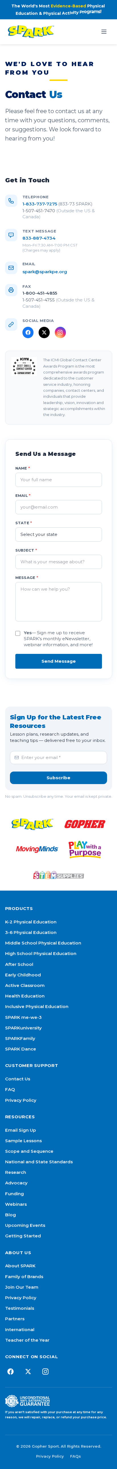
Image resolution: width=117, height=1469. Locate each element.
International (19, 1329)
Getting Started (23, 1236)
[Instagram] (60, 332)
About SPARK (20, 1265)
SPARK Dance (20, 1049)
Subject (26, 550)
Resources (20, 1116)
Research (15, 1172)
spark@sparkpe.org (44, 271)
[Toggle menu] (104, 31)
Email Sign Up (20, 1130)
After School (19, 964)
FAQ (10, 1089)
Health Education (25, 996)
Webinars (16, 1204)
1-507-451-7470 (58, 214)
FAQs (75, 1456)
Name (22, 468)
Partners (14, 1318)
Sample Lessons (23, 1140)
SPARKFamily (20, 1038)
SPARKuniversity (23, 1028)
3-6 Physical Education (31, 932)
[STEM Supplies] (58, 875)
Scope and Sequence (29, 1151)
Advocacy (16, 1183)
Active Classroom (25, 985)
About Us (18, 1252)
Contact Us (17, 1079)
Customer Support (31, 1065)
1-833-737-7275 (57, 204)
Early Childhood (23, 975)
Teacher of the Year (27, 1340)
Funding (14, 1193)
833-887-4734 (39, 238)
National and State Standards (39, 1161)
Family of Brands (24, 1276)
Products (19, 908)
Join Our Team (21, 1287)
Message (26, 577)
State (23, 523)
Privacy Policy (20, 1100)
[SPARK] (32, 824)
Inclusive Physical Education (36, 1006)
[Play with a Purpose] (84, 849)
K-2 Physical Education (31, 922)
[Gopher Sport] (85, 824)
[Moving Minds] (37, 849)
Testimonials (19, 1308)
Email (23, 495)
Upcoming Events (25, 1225)
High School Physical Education (40, 953)
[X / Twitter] (44, 332)
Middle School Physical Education (43, 943)
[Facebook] (28, 332)
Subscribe (58, 777)
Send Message (58, 661)
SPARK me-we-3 (23, 1017)
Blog (10, 1214)
